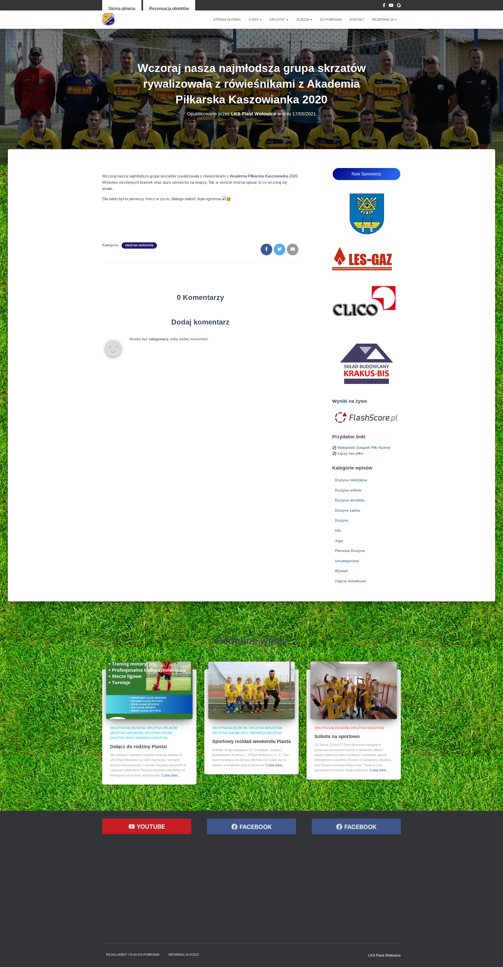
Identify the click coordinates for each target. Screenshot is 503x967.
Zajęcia (303, 19)
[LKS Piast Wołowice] (108, 19)
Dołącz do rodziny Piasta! (138, 746)
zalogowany (158, 339)
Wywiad (341, 571)
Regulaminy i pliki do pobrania (133, 955)
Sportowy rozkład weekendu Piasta (251, 741)
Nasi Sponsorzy (366, 174)
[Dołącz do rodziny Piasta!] (149, 690)
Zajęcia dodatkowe (350, 581)
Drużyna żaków (347, 510)
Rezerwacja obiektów (169, 8)
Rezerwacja (383, 19)
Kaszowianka (276, 176)
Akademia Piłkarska (247, 176)
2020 (293, 176)
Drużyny (278, 19)
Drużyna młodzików (351, 480)
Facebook (384, 6)
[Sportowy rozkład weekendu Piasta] (251, 690)
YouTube (391, 6)
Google (399, 6)
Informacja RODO (183, 955)
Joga (339, 541)
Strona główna (121, 8)
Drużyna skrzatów (139, 245)
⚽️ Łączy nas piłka (347, 453)
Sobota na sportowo (337, 736)
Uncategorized (347, 561)
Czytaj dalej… (171, 775)
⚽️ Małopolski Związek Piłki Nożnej (361, 447)
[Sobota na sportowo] (353, 690)
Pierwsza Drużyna (350, 551)
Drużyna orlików (348, 490)
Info (338, 530)
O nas (254, 19)
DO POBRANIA (331, 19)
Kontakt (357, 19)
